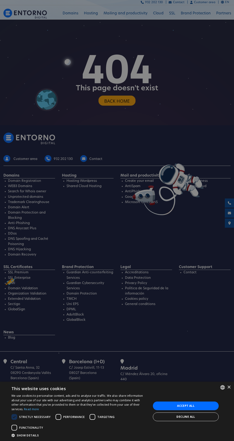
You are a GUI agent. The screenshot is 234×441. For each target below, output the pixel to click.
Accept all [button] (185, 406)
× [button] (229, 387)
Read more (31, 409)
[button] (79, 435)
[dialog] (117, 411)
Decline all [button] (185, 417)
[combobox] (222, 387)
